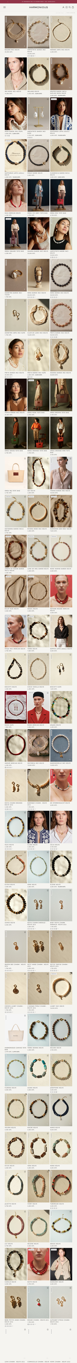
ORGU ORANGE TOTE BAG (37, 451)
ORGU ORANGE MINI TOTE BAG (60, 451)
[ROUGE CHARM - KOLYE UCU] (5, 809)
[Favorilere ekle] (25, 17)
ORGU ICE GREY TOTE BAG (38, 213)
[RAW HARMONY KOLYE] (7, 767)
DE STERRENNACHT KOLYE (60, 803)
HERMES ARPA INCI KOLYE (60, 50)
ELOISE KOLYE (55, 884)
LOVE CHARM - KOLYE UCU (15, 1362)
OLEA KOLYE (9, 845)
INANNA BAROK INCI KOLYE (38, 251)
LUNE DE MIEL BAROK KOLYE (38, 569)
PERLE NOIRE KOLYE (35, 173)
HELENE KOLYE (33, 1244)
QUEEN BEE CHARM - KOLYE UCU (15, 965)
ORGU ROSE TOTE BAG (36, 413)
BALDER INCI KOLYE (12, 50)
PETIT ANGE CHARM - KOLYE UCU (38, 965)
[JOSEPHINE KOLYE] (10, 767)
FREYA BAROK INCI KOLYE (59, 333)
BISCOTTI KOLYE (11, 687)
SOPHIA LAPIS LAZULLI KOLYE (61, 649)
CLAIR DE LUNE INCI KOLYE (38, 333)
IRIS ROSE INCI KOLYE (13, 91)
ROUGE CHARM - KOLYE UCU (38, 1320)
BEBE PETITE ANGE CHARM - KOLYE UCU (15, 1321)
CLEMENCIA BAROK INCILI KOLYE (60, 174)
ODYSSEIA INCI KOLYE (36, 763)
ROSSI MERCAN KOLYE (36, 725)
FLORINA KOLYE (10, 1088)
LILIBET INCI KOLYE (57, 1006)
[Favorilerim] (66, 7)
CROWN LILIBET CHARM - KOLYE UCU (14, 1007)
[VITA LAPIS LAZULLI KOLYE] (9, 767)
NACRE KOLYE (33, 1128)
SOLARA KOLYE (55, 1048)
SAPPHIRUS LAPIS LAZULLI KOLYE (59, 132)
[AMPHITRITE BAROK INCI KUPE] (7, 135)
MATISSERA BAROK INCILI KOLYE (14, 530)
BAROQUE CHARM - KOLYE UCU (37, 804)
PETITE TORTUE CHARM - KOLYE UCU (59, 965)
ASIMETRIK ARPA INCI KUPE (15, 333)
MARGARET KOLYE (57, 1282)
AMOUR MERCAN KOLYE (13, 763)
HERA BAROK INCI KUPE (14, 131)
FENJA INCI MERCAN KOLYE (15, 649)
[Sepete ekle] (24, 46)
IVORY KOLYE (32, 1204)
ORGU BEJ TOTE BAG (12, 491)
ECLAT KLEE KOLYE (12, 609)
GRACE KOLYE (55, 1244)
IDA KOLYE (31, 491)
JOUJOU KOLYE (55, 725)
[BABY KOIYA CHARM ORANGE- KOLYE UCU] (9, 809)
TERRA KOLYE (32, 649)
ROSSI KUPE (9, 725)
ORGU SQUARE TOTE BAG (14, 251)
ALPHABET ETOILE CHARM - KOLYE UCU (60, 1321)
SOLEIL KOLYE (33, 609)
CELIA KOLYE (55, 845)
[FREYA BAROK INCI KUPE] (5, 135)
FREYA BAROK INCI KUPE (37, 373)
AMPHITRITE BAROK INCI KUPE (37, 132)
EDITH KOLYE (32, 1282)
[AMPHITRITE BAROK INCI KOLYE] (30, 56)
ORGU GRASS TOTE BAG (14, 451)
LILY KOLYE (9, 1244)
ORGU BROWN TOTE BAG (59, 413)
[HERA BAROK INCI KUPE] (31, 137)
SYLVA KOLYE (9, 1166)
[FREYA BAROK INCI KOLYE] (28, 56)
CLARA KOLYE (33, 845)
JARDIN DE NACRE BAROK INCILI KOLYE (14, 570)
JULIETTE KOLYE (10, 1204)
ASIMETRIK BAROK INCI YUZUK (13, 294)
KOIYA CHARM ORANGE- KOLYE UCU (14, 804)
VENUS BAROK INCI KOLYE (15, 413)
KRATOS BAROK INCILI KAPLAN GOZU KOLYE (58, 92)
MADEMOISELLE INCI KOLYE (60, 763)
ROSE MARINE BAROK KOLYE (60, 569)
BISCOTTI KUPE (56, 687)
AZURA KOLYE (33, 1088)
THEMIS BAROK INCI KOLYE (60, 491)
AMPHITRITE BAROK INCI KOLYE (37, 51)
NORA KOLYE (55, 1166)
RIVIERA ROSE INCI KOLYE (37, 529)
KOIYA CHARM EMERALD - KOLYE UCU (37, 923)
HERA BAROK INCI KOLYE (37, 293)
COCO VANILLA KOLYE (36, 687)
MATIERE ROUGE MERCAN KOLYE (59, 610)
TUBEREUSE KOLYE (57, 1204)
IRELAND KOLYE (33, 91)
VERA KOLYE (32, 1166)
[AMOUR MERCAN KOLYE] (5, 849)
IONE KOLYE (32, 884)
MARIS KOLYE (55, 1128)
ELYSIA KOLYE (10, 884)
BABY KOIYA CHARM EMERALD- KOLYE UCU (58, 923)
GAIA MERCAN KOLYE (13, 213)
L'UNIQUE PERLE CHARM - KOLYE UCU (37, 1007)
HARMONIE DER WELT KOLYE (61, 529)
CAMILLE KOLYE (10, 1282)
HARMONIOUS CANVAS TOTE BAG (15, 1049)
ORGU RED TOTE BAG (58, 213)
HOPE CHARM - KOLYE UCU (60, 1362)
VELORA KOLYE (10, 1128)
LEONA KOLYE (10, 923)
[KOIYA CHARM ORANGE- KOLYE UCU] (30, 809)
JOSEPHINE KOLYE (57, 1088)
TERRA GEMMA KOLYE (36, 1048)
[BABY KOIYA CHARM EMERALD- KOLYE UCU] (10, 809)
